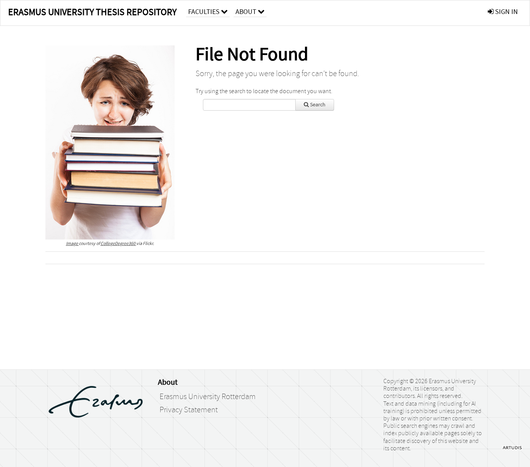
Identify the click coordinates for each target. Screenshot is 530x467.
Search (317, 105)
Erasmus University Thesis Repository (92, 12)
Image (72, 243)
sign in (506, 12)
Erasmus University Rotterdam (207, 396)
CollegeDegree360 (118, 243)
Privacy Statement (188, 410)
